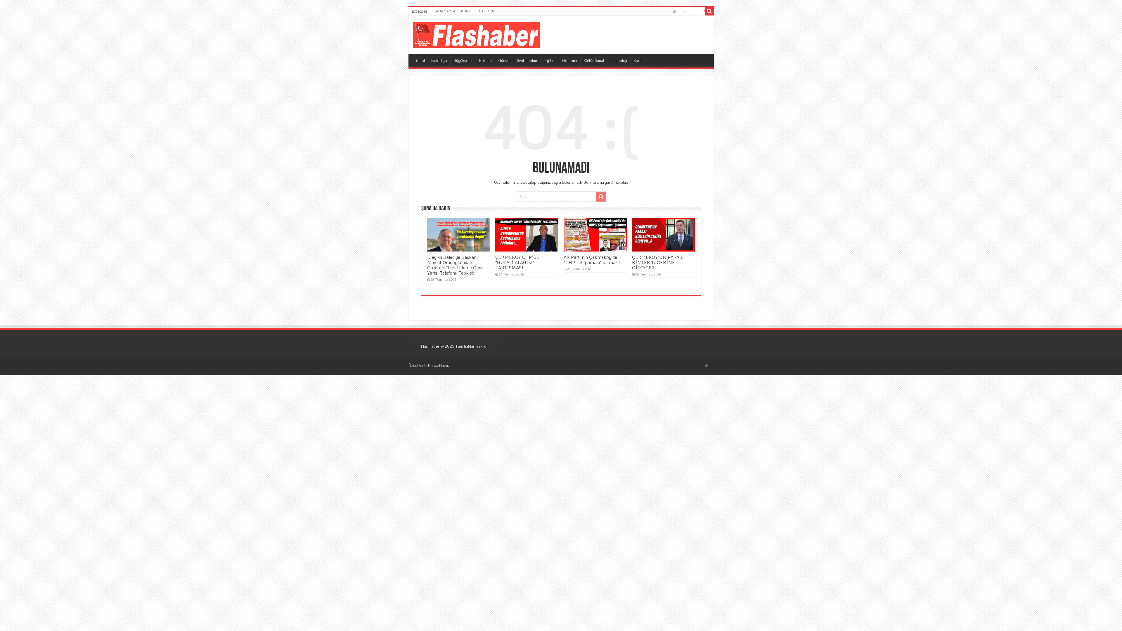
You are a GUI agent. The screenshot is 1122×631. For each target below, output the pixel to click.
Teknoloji (619, 60)
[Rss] (674, 11)
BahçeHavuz (439, 365)
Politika (485, 60)
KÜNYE (467, 11)
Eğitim (550, 60)
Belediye (439, 60)
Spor (637, 60)
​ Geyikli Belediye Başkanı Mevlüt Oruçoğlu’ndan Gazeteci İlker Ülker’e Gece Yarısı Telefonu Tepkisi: (455, 264)
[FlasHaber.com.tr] (476, 34)
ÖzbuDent (416, 365)
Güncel (504, 60)
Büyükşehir (463, 60)
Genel (419, 60)
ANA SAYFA (445, 11)
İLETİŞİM (487, 11)
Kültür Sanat (593, 60)
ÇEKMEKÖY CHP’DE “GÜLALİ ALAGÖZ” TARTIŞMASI (517, 262)
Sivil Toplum (527, 60)
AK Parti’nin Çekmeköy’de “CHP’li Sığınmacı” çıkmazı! (592, 259)
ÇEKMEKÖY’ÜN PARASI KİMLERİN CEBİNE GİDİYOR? (658, 262)
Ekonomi (569, 60)
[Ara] (709, 11)
